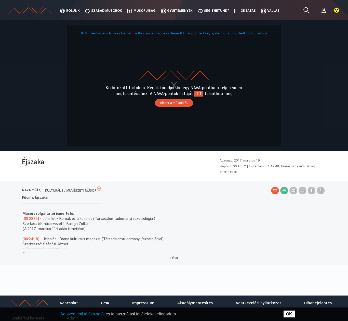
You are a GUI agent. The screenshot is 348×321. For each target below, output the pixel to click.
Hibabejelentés (318, 303)
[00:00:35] (30, 218)
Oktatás (248, 11)
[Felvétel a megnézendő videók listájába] (284, 190)
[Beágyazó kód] (302, 190)
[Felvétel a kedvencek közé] (275, 190)
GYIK (105, 303)
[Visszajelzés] (321, 190)
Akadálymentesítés (195, 303)
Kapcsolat (69, 303)
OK (289, 314)
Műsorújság (144, 11)
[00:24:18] (30, 239)
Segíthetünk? (216, 11)
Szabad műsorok (106, 11)
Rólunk (73, 11)
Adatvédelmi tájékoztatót (83, 314)
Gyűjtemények (180, 11)
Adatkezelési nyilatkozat (258, 303)
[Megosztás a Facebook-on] (312, 190)
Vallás (273, 11)
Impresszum (143, 303)
